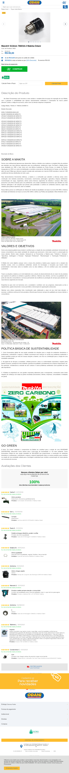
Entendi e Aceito (12, 768)
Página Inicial (5, 9)
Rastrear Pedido (11, 704)
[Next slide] (65, 24)
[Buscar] (65, 6)
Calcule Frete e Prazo (9, 83)
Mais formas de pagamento (9, 64)
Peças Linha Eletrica (16, 9)
